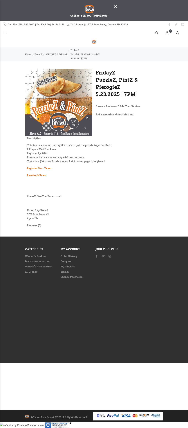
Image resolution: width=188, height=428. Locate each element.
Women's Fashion (35, 256)
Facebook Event (36, 175)
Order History (69, 256)
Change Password (72, 276)
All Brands (31, 271)
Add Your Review (130, 106)
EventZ (38, 54)
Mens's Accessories (37, 261)
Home (28, 54)
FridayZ (63, 54)
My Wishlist (68, 266)
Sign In (65, 271)
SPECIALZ (50, 54)
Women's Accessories (38, 266)
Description (34, 138)
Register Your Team (39, 168)
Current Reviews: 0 (108, 106)
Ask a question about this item (114, 114)
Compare (66, 261)
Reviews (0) (34, 225)
